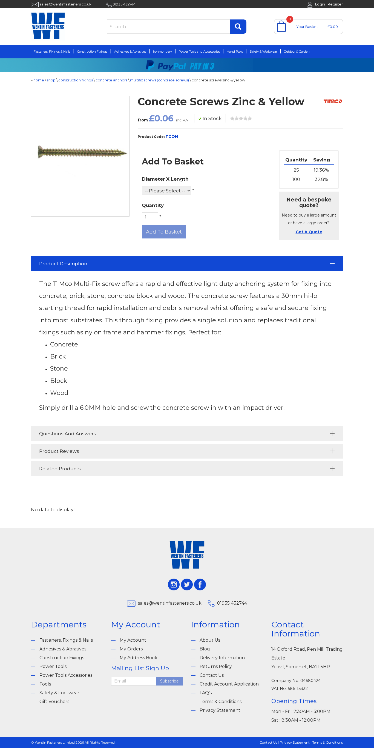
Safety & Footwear (59, 692)
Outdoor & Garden (297, 51)
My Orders (131, 649)
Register (335, 4)
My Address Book (138, 657)
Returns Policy (216, 666)
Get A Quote (309, 231)
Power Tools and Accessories (199, 51)
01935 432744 (124, 4)
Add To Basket (164, 232)
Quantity (153, 205)
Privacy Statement (220, 710)
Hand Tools (235, 51)
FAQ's (206, 692)
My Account (133, 640)
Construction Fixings (92, 51)
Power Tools (53, 666)
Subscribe (169, 681)
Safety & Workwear (263, 51)
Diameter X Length (165, 179)
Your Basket (307, 26)
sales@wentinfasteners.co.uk (65, 4)
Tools (45, 684)
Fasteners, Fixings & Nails (52, 51)
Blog (205, 649)
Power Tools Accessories (65, 675)
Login (320, 4)
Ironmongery (162, 51)
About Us (210, 640)
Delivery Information (222, 657)
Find (238, 26)
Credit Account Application (229, 684)
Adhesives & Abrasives (130, 51)
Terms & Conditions (220, 701)
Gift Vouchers (54, 701)
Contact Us (212, 675)
